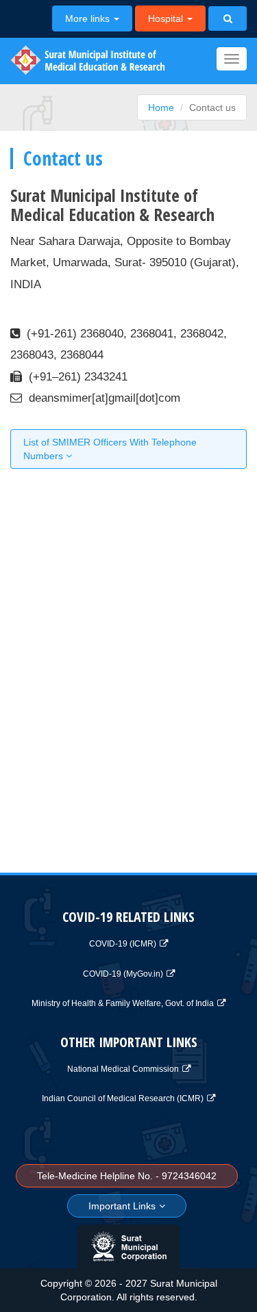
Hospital (167, 18)
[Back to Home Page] (82, 61)
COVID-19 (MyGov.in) (123, 974)
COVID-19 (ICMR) (122, 944)
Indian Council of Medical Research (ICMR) (123, 1098)
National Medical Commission (123, 1069)
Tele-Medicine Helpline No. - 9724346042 (127, 1175)
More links (88, 18)
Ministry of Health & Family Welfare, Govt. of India (123, 1003)
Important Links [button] (122, 1205)
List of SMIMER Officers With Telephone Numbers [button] (110, 449)
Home (161, 107)
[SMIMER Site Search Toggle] (227, 18)
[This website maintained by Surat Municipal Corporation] (128, 1246)
